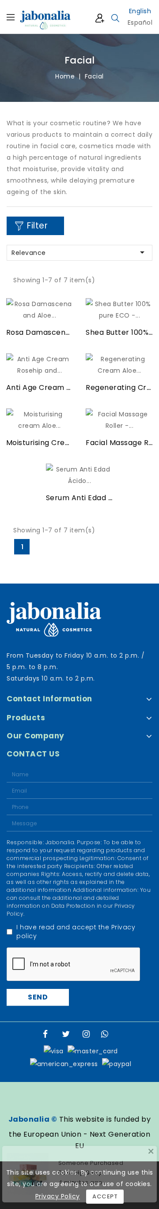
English (140, 11)
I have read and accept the (75, 931)
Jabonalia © (32, 1119)
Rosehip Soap (80, 1172)
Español (140, 22)
